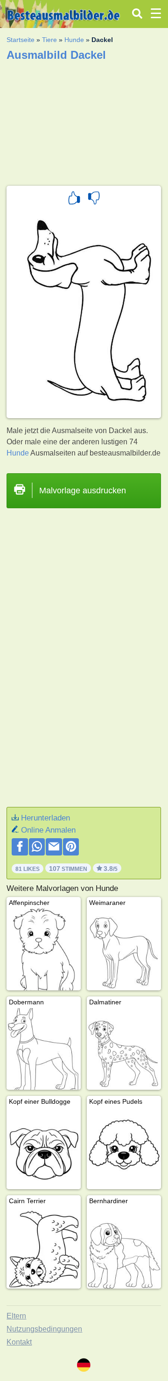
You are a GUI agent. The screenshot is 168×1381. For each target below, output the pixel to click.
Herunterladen (45, 817)
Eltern (16, 1316)
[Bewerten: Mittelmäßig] (94, 199)
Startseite (21, 39)
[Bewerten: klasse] (74, 199)
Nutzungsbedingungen (44, 1329)
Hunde (74, 39)
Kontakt (19, 1342)
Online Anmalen (48, 830)
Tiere (49, 39)
